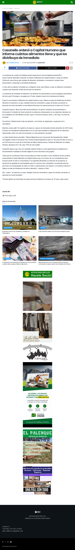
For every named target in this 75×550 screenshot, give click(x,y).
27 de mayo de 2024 (28, 63)
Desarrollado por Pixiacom (9, 546)
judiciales (16, 8)
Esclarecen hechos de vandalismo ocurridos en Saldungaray (15, 232)
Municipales (8, 228)
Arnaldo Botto (14, 63)
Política (43, 228)
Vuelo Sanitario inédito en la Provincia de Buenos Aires (54, 231)
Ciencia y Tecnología (47, 259)
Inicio (11, 8)
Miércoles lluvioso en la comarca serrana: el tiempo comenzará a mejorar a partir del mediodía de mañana (54, 263)
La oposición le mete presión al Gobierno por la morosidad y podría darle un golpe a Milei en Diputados (19, 263)
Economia (7, 259)
